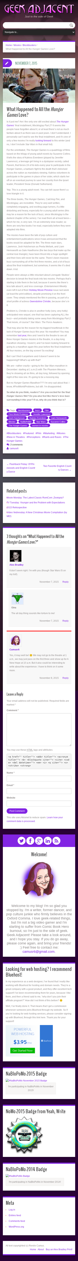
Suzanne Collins (58, 422)
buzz (37, 410)
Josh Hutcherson (17, 418)
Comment (13, 710)
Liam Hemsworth (59, 418)
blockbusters (24, 410)
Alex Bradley (16, 565)
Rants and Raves (52, 437)
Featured (29, 433)
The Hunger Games (18, 425)
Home (9, 45)
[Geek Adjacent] (39, 8)
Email (10, 785)
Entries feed (15, 1215)
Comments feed (17, 1221)
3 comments (16, 444)
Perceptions (34, 437)
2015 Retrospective (17, 507)
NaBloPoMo (25, 422)
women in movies (40, 425)
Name (11, 772)
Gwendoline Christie (40, 301)
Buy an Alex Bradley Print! (59, 1249)
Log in (12, 1209)
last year (22, 335)
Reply (65, 582)
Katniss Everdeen (38, 418)
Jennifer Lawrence (41, 414)
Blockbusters (29, 45)
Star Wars (41, 422)
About (41, 1249)
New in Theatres (16, 437)
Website (11, 797)
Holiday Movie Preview (41, 290)
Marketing (49, 433)
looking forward (43, 140)
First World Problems (18, 414)
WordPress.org (16, 1226)
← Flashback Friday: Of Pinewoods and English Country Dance (21, 468)
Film (47, 410)
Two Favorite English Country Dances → (57, 468)
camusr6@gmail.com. (39, 952)
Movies (17, 45)
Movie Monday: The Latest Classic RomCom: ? (35, 497)
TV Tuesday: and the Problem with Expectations (36, 502)
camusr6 (14, 448)
